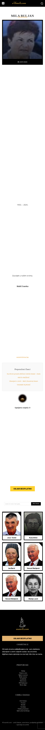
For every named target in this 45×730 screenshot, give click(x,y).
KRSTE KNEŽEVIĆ (24, 377)
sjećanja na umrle (23, 725)
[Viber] (20, 68)
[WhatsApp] (25, 68)
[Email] (34, 68)
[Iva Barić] (12, 554)
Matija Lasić (33, 599)
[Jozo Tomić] (12, 523)
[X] (15, 68)
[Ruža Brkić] (33, 523)
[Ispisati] (30, 68)
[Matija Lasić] (33, 584)
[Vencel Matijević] (33, 554)
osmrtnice (25, 722)
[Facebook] (10, 68)
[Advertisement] (22, 105)
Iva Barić (11, 568)
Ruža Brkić (33, 538)
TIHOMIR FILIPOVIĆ (23, 385)
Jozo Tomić (11, 538)
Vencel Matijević (33, 568)
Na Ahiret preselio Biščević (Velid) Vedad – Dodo (23, 374)
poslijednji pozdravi (36, 722)
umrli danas (17, 722)
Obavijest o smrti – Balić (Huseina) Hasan (23, 381)
